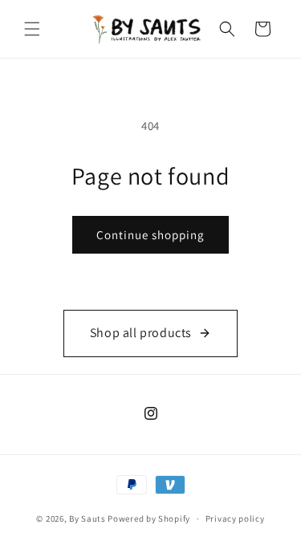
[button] (32, 29)
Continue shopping (150, 234)
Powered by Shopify (149, 518)
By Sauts (87, 518)
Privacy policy (235, 518)
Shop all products (141, 332)
